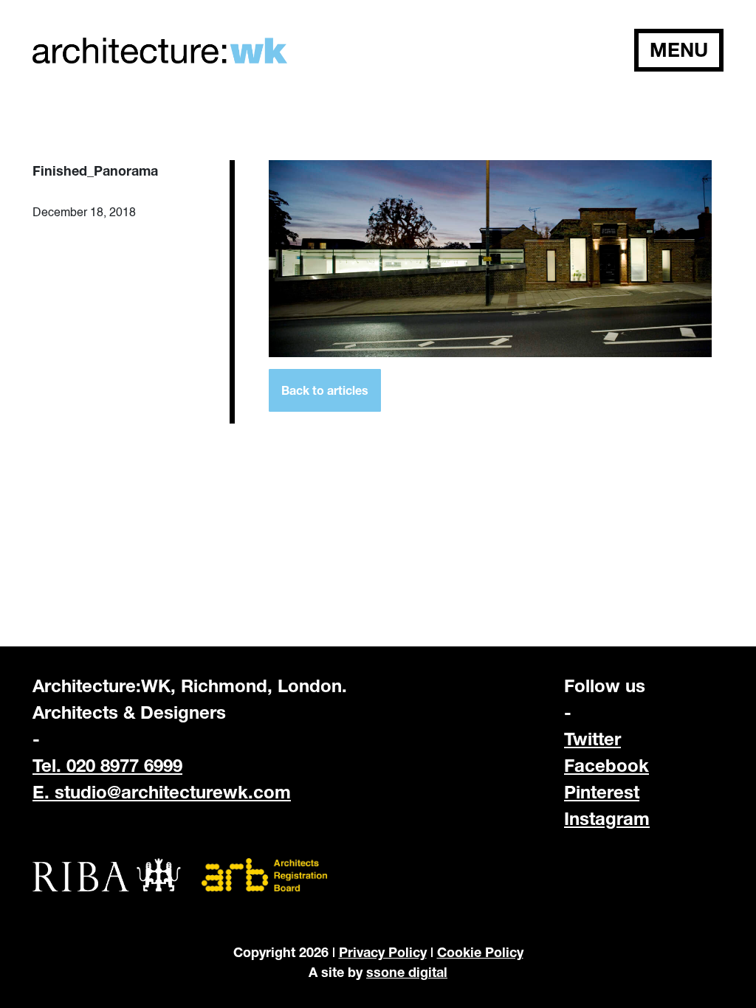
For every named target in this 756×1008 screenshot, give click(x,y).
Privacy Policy (383, 952)
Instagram (607, 818)
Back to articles (324, 390)
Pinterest (601, 791)
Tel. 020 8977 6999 (107, 765)
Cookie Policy (480, 952)
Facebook (606, 765)
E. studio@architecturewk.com (161, 791)
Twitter (592, 738)
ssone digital (406, 972)
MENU (679, 49)
